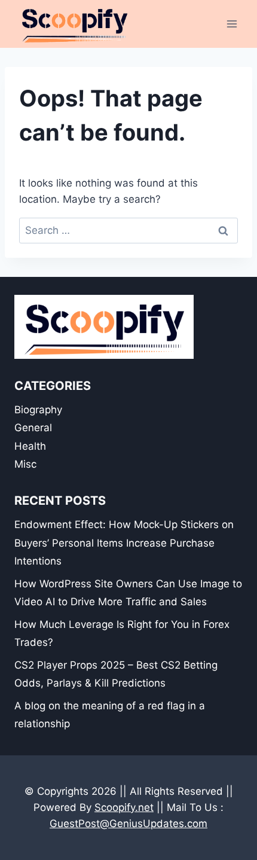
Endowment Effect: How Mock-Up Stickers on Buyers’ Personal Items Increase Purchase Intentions (124, 543)
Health (30, 446)
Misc (25, 464)
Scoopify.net (124, 807)
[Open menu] (232, 23)
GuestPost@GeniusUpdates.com (128, 823)
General (33, 428)
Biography (38, 410)
